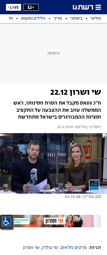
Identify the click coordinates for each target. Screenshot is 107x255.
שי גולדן (50, 248)
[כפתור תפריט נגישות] (6, 221)
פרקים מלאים (74, 248)
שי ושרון (31, 248)
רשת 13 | (93, 127)
